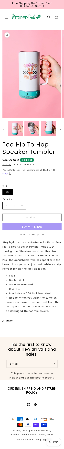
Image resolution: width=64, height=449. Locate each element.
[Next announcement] (58, 4)
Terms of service (24, 439)
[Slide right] (60, 129)
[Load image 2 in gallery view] (31, 128)
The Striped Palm (30, 430)
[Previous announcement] (6, 4)
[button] (6, 17)
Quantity (7, 199)
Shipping (6, 164)
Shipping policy (44, 439)
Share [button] (9, 320)
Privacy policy (46, 434)
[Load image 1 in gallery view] (15, 128)
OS (9, 192)
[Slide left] (3, 129)
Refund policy (29, 434)
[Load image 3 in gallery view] (48, 128)
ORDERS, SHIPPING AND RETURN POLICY (32, 390)
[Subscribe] (53, 364)
